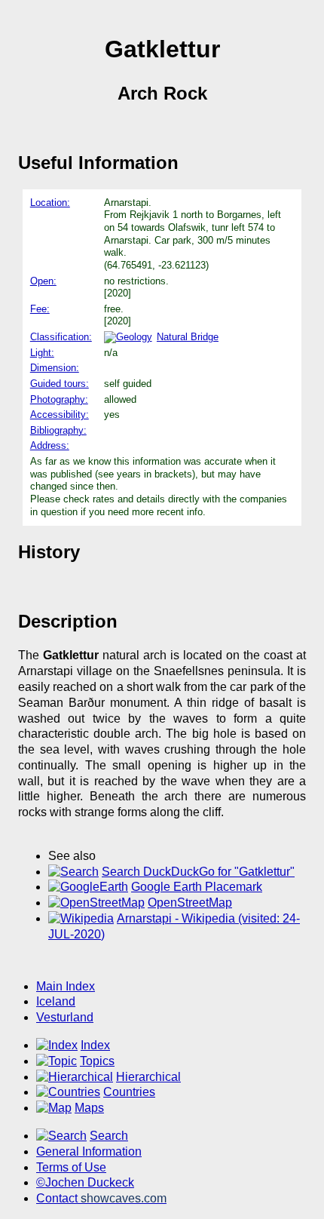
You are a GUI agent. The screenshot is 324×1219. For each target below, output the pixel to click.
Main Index (65, 986)
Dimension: (54, 367)
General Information (89, 1151)
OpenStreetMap (190, 902)
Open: (43, 281)
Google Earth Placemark (196, 886)
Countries (129, 1091)
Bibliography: (58, 430)
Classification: (61, 336)
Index (95, 1045)
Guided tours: (59, 383)
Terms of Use (71, 1167)
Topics (97, 1061)
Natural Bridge (188, 336)
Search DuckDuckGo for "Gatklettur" (198, 871)
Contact (101, 1198)
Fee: (40, 309)
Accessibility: (59, 414)
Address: (49, 445)
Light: (42, 352)
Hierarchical (148, 1076)
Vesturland (64, 1017)
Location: (50, 202)
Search (109, 1135)
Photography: (59, 399)
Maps (89, 1107)
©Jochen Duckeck (85, 1182)
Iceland (55, 1001)
